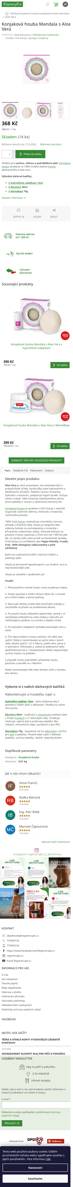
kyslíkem (20, 718)
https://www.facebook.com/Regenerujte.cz (31, 950)
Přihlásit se (12, 1123)
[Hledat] (47, 4)
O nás (5, 974)
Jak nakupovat (9, 979)
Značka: (27, 38)
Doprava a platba (11, 992)
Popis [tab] (8, 470)
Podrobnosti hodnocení (46, 34)
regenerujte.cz (15, 955)
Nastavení (35, 1168)
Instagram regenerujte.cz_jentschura (37, 854)
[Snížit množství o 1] (13, 156)
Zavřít (20, 207)
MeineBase (17, 191)
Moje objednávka (11, 987)
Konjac (52, 166)
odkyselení (51, 731)
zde (48, 1159)
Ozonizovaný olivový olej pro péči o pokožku (33, 1053)
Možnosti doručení (50, 144)
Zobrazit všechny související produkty (36, 460)
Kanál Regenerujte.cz (19, 960)
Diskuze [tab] (49, 470)
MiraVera (16, 187)
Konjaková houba (15, 508)
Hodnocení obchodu (13, 996)
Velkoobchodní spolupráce (17, 1005)
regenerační (45, 714)
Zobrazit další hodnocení (55, 841)
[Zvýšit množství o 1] (13, 152)
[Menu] (65, 4)
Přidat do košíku (33, 154)
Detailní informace (12, 197)
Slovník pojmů (10, 983)
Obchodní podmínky (13, 1000)
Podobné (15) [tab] (20, 470)
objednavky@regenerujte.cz (23, 935)
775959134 (13, 940)
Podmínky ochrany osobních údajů (21, 1009)
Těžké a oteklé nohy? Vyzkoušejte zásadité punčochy (31, 1041)
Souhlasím (35, 1179)
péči (12, 734)
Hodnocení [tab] (36, 470)
